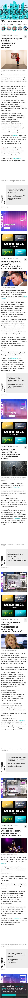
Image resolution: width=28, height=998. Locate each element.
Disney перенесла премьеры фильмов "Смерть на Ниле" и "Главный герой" (15, 554)
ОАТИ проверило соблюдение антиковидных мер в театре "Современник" (16, 190)
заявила (16, 919)
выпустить (22, 721)
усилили (15, 135)
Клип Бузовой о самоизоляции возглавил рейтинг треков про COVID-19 (16, 955)
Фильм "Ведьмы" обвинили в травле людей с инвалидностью (16, 559)
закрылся (4, 149)
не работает (17, 158)
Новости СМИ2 (4, 233)
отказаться (16, 518)
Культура (15, 35)
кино (7, 394)
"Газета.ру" (16, 488)
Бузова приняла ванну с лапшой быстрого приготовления (14, 960)
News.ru (3, 864)
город (7, 206)
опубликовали (13, 358)
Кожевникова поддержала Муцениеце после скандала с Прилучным (15, 386)
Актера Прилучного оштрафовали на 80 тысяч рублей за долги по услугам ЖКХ (15, 379)
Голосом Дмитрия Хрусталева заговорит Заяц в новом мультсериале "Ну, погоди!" (16, 765)
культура (3, 206)
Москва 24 (14, 21)
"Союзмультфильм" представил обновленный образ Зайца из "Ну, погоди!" (16, 759)
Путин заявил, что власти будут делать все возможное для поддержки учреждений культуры (16, 197)
